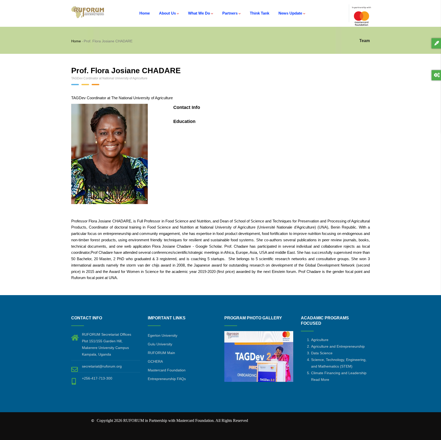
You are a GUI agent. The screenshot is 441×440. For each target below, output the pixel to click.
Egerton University (162, 335)
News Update (290, 13)
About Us (167, 13)
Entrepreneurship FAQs (167, 379)
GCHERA (155, 361)
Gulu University (160, 344)
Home (144, 13)
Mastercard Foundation (167, 370)
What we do (199, 13)
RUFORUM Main (161, 353)
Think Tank (259, 13)
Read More (320, 380)
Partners (230, 13)
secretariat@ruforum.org (102, 366)
